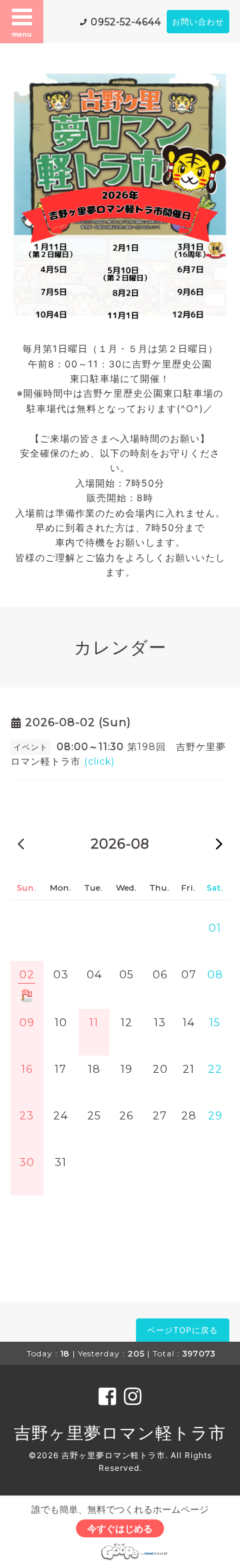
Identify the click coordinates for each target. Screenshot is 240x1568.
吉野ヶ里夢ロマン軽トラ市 (120, 1433)
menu (22, 34)
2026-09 (219, 843)
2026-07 (21, 843)
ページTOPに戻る (182, 1330)
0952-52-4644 (126, 22)
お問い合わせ (198, 22)
